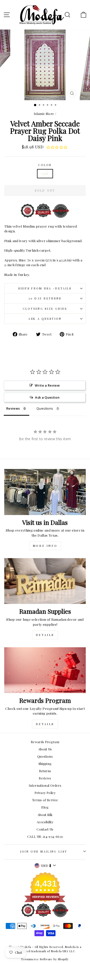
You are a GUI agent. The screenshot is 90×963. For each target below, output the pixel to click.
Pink (44, 173)
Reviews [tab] (13, 408)
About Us (45, 749)
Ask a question (45, 318)
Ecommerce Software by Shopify (44, 959)
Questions (45, 756)
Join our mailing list (44, 851)
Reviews (45, 778)
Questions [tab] (44, 408)
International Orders (45, 785)
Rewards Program (45, 742)
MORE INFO (45, 546)
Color (45, 165)
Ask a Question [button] (47, 397)
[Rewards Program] (45, 670)
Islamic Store (44, 113)
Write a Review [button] (47, 385)
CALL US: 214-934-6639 (45, 836)
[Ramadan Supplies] (45, 581)
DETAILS (45, 635)
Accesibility (45, 822)
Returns (45, 771)
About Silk (45, 815)
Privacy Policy (45, 792)
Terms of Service (45, 800)
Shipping (45, 763)
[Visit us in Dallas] (45, 492)
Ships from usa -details (45, 288)
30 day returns (44, 298)
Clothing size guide (45, 308)
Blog (44, 807)
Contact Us (44, 829)
